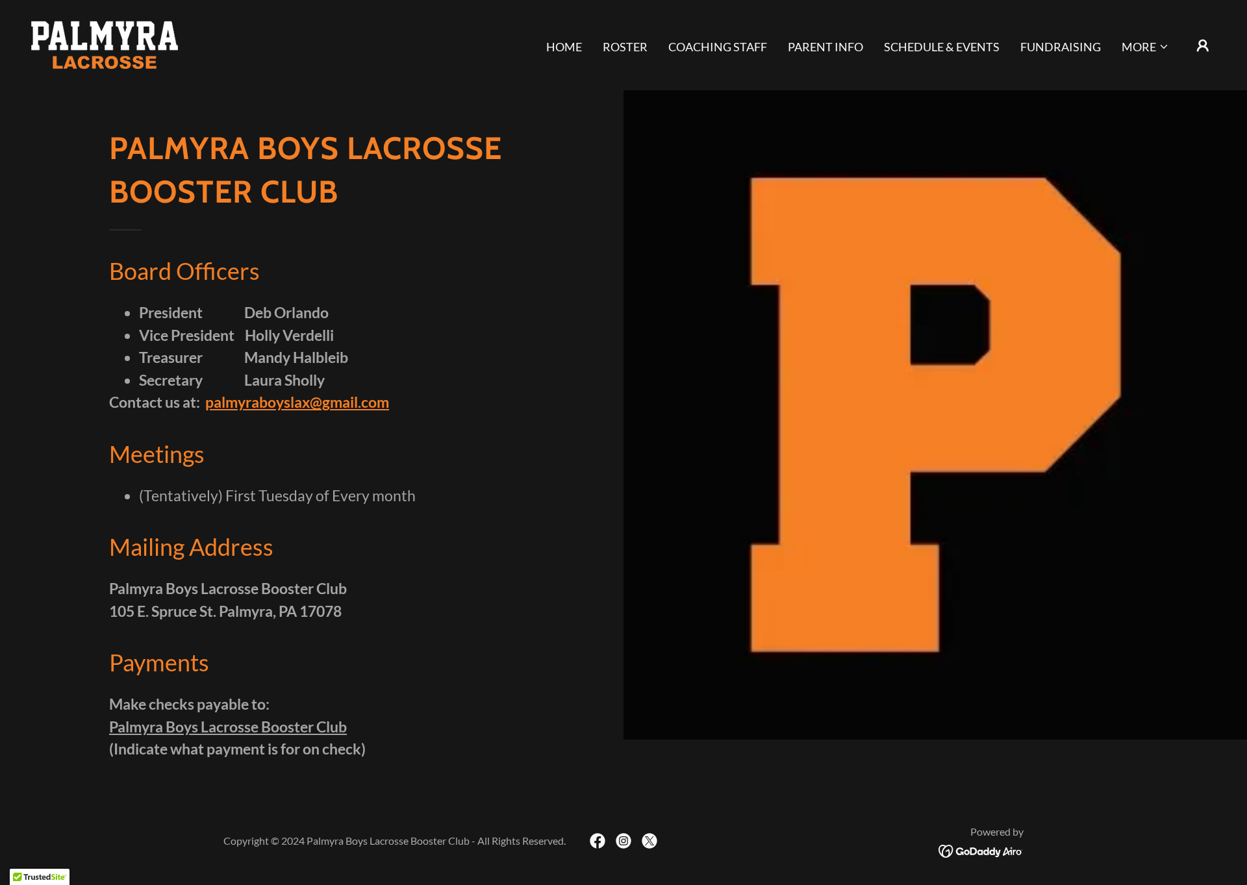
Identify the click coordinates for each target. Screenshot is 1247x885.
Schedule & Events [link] (942, 47)
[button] (1145, 47)
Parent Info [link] (825, 47)
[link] (104, 43)
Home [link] (564, 47)
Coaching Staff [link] (717, 47)
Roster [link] (625, 47)
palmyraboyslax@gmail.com (297, 402)
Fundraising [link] (1060, 47)
